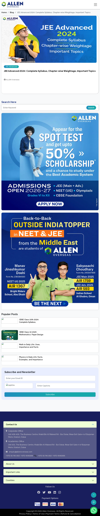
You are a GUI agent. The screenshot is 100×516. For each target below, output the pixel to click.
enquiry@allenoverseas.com (20, 452)
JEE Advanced (11, 67)
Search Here (8, 102)
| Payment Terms (52, 514)
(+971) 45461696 (27, 456)
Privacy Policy (25, 514)
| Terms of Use (38, 514)
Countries (10, 480)
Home (4, 12)
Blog (12, 12)
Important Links (13, 472)
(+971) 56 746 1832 (13, 456)
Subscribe (50, 394)
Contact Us (11, 424)
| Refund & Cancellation (70, 514)
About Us (10, 464)
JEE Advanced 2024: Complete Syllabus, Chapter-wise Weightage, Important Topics (50, 71)
